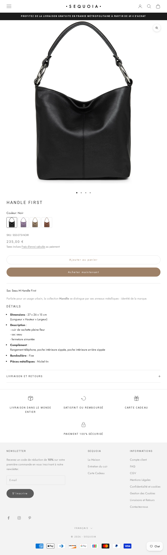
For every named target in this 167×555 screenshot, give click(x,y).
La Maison (94, 460)
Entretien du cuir (98, 466)
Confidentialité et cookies (145, 487)
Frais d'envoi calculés (33, 247)
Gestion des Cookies (142, 493)
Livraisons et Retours (142, 500)
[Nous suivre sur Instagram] (19, 518)
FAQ (132, 466)
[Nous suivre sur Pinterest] (30, 518)
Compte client (138, 460)
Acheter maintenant (83, 272)
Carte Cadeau (96, 473)
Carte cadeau (136, 407)
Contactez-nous (139, 507)
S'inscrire (20, 493)
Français (81, 528)
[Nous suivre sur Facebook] (9, 518)
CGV (133, 473)
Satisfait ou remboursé (84, 407)
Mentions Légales (140, 480)
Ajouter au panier (83, 260)
